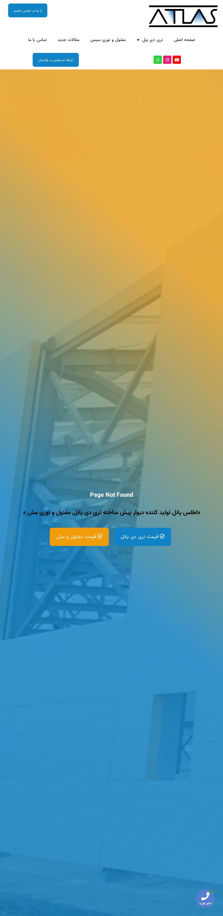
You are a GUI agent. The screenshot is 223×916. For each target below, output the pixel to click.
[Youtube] (177, 60)
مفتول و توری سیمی (108, 39)
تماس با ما (37, 39)
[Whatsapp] (158, 60)
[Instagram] (167, 60)
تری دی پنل (152, 39)
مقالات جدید (68, 39)
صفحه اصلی (184, 39)
